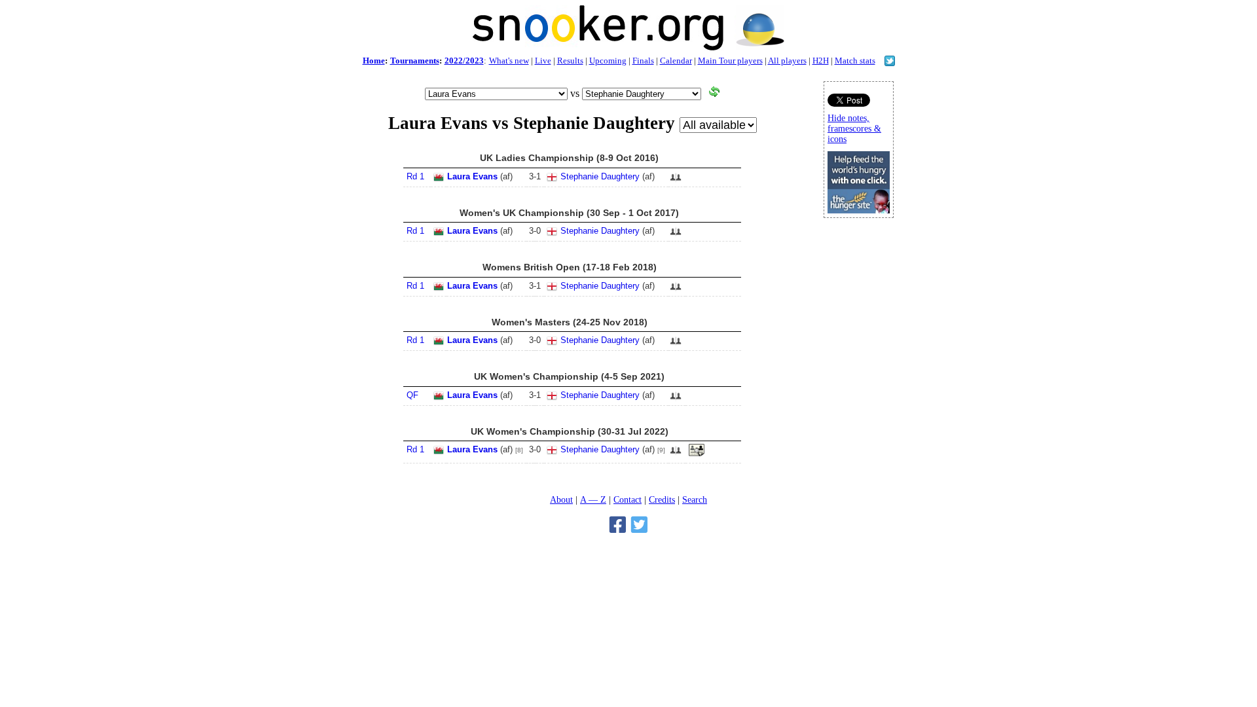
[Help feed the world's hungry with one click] (859, 209)
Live (543, 60)
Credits (662, 499)
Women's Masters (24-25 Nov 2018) (569, 322)
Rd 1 (415, 176)
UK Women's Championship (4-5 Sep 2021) (569, 376)
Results (570, 60)
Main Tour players (730, 60)
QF (412, 395)
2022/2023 (464, 60)
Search (694, 499)
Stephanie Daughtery (600, 176)
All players (787, 60)
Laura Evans (472, 176)
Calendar (676, 60)
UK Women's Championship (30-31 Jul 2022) (569, 431)
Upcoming (608, 60)
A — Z (593, 499)
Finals (643, 60)
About (561, 499)
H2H (820, 60)
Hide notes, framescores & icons (854, 128)
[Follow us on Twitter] (889, 62)
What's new (509, 60)
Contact (627, 499)
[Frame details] (696, 454)
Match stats (855, 60)
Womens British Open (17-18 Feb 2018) (570, 267)
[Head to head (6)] (675, 181)
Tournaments (414, 60)
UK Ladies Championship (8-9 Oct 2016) (569, 158)
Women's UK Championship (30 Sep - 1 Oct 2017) (569, 213)
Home (374, 60)
